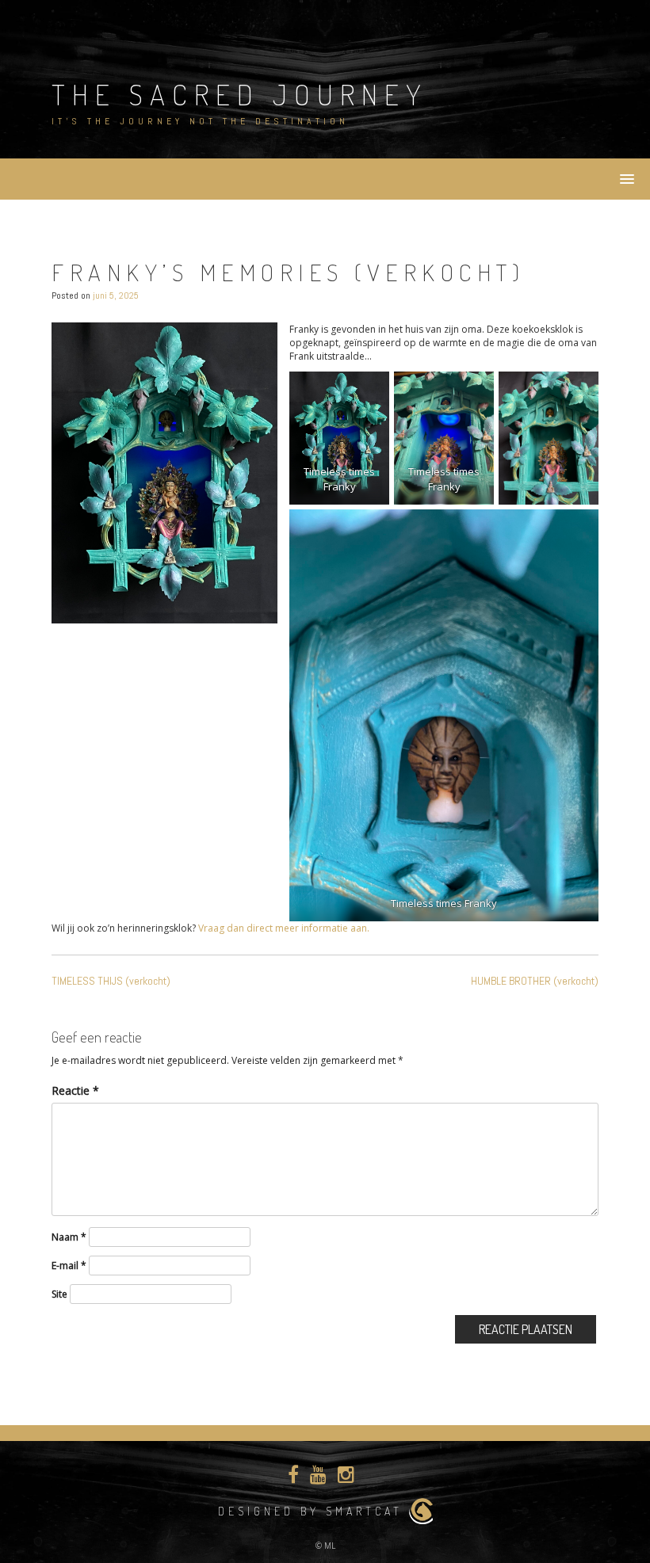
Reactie (75, 1090)
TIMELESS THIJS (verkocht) (111, 981)
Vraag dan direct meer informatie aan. (282, 928)
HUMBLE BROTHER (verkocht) (534, 981)
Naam (69, 1237)
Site (59, 1294)
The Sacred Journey (240, 94)
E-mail (69, 1265)
